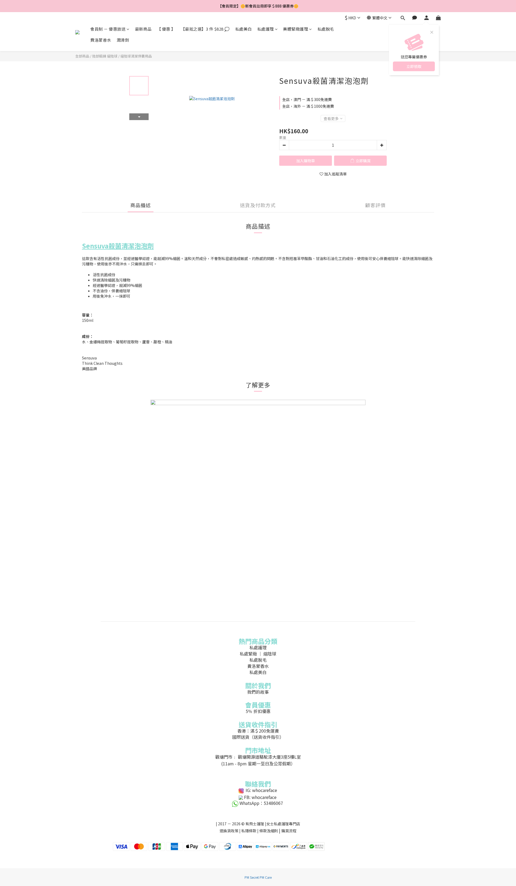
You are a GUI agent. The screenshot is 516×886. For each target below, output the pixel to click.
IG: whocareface (261, 790)
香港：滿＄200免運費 (258, 730)
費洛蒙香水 (100, 40)
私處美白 (243, 29)
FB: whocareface (260, 797)
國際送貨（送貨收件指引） (258, 737)
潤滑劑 (123, 40)
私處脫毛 (325, 29)
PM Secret (252, 877)
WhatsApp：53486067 (261, 803)
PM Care (266, 877)
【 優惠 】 (166, 29)
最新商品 (143, 29)
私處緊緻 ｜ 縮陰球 (258, 653)
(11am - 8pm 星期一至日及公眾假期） (258, 763)
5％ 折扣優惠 (258, 711)
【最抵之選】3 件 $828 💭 (205, 29)
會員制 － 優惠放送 (108, 29)
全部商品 (82, 56)
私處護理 (265, 29)
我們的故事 (258, 692)
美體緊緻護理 (295, 29)
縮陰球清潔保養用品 (136, 56)
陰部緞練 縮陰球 (104, 56)
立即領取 (413, 66)
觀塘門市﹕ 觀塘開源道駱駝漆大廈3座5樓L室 (258, 757)
